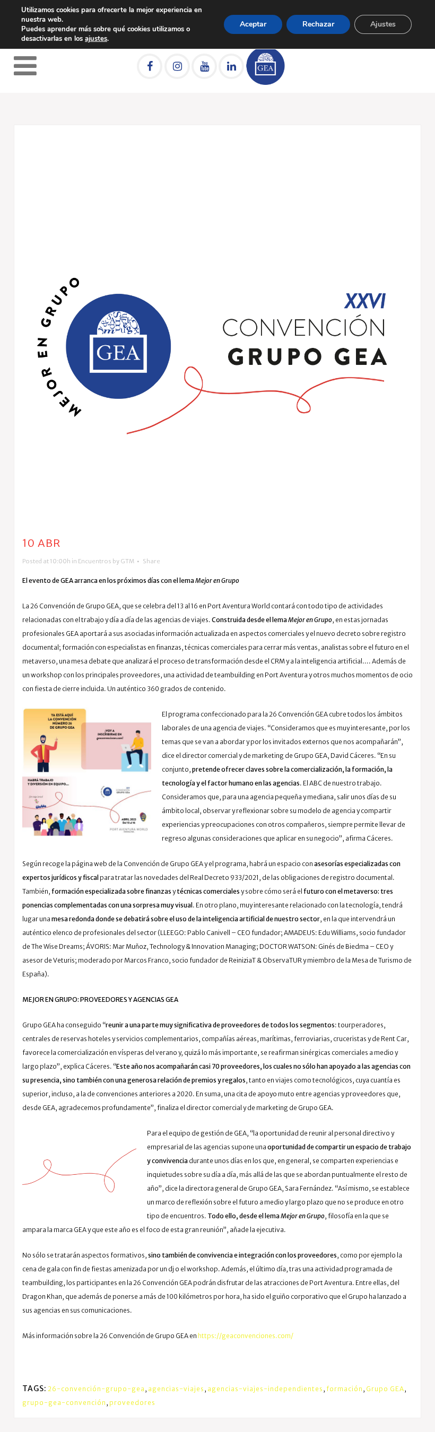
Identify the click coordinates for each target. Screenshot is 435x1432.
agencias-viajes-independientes (265, 1389)
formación (344, 1389)
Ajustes (383, 24)
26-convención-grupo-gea (96, 1389)
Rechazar (318, 24)
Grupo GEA (385, 1389)
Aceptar (253, 24)
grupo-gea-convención (64, 1403)
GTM (127, 561)
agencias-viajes (176, 1389)
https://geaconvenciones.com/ (245, 1336)
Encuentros (94, 561)
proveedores (132, 1403)
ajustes (96, 38)
